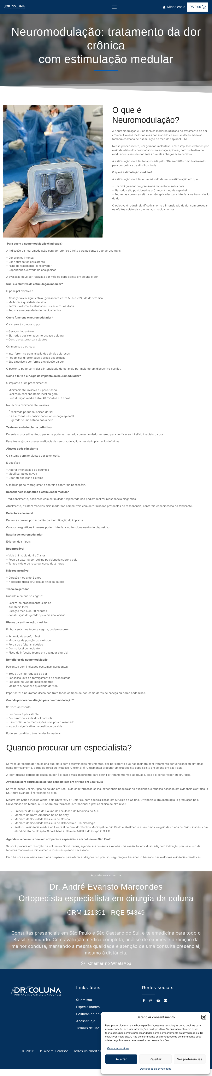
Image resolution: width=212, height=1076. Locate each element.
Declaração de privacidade (155, 1068)
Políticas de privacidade (95, 1014)
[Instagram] (151, 1000)
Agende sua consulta (106, 875)
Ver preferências (189, 1059)
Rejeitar (155, 1059)
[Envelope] (165, 1000)
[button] (204, 1017)
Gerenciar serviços (118, 1048)
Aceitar (121, 1059)
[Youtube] (158, 1000)
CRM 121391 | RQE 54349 (106, 912)
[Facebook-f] (143, 1000)
